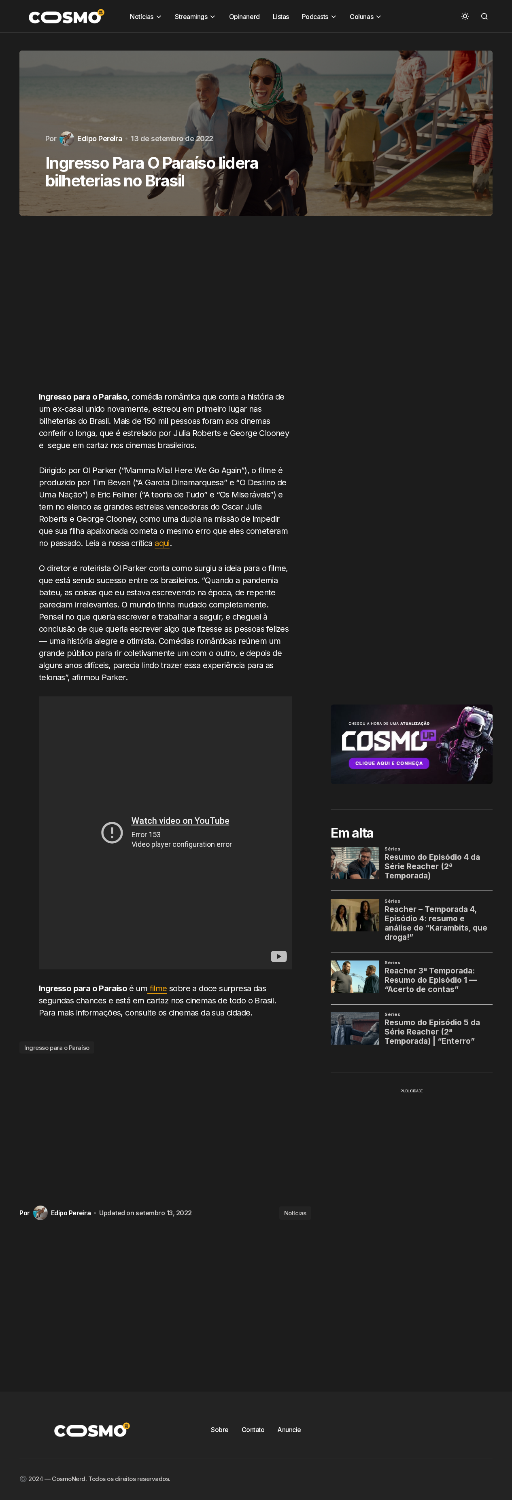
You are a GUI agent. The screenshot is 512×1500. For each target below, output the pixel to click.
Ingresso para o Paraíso (56, 1047)
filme (157, 988)
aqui (162, 543)
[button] (465, 16)
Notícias (295, 1213)
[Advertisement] (165, 308)
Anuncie (289, 1430)
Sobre (220, 1430)
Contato (253, 1430)
